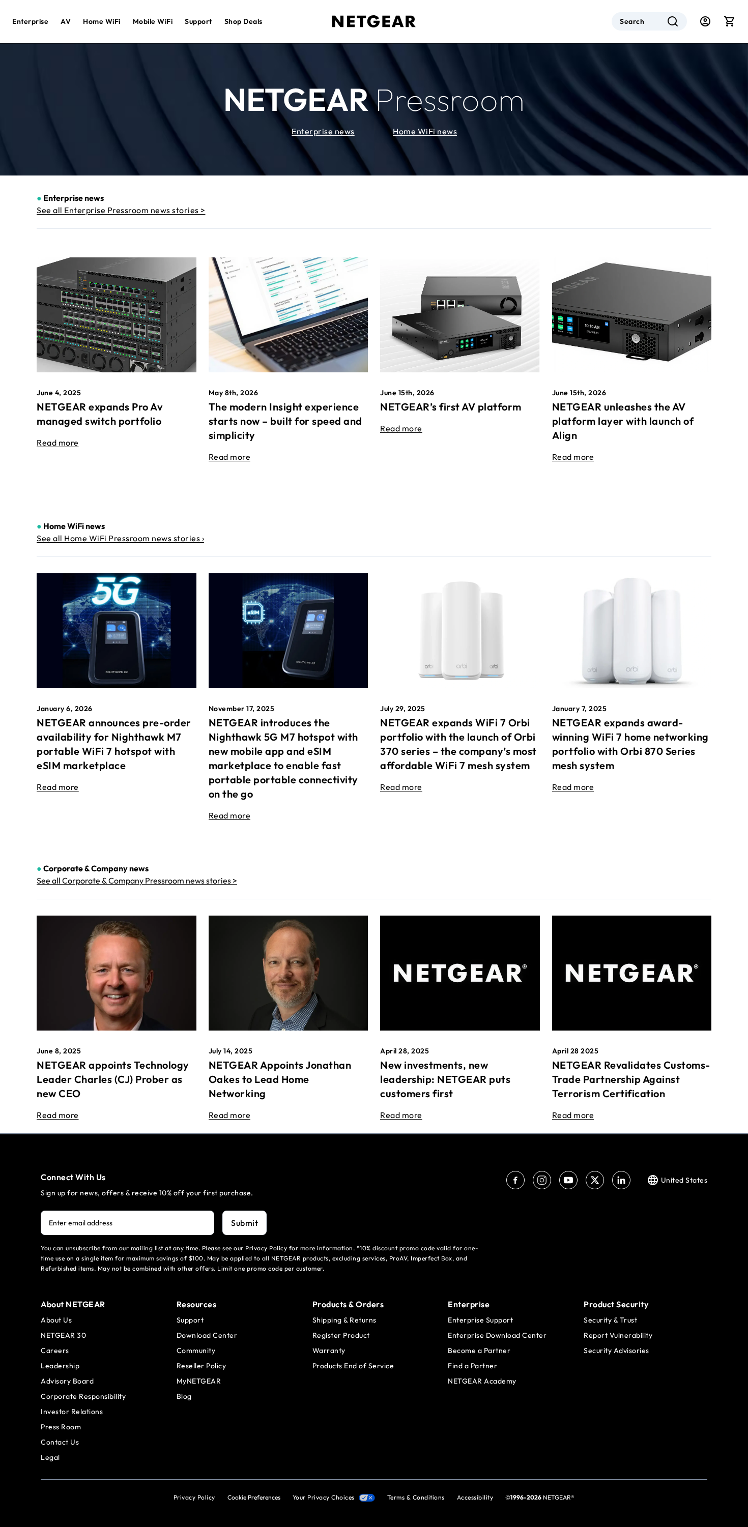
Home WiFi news (425, 131)
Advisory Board (67, 1381)
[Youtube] (568, 1180)
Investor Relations (72, 1411)
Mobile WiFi (153, 21)
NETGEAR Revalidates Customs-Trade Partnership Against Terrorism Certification (631, 1079)
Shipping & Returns (344, 1320)
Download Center (207, 1335)
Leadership (60, 1365)
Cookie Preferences (253, 1497)
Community (196, 1350)
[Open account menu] (705, 21)
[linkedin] (621, 1180)
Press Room (61, 1426)
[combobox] (649, 21)
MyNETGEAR (199, 1381)
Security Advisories (616, 1350)
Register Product (341, 1335)
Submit (244, 1223)
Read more (58, 442)
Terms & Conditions (416, 1497)
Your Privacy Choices (324, 1497)
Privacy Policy (194, 1497)
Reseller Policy (201, 1365)
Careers (55, 1350)
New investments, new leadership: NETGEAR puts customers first (445, 1079)
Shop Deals (243, 21)
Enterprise (30, 21)
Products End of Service (353, 1365)
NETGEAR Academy (482, 1381)
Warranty (329, 1350)
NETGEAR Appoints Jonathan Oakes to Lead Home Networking (280, 1079)
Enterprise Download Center (497, 1335)
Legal (50, 1457)
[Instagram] (542, 1180)
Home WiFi (102, 21)
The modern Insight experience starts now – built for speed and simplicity (285, 421)
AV (66, 21)
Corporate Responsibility (83, 1396)
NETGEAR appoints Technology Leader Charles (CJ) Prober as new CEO (113, 1079)
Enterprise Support (480, 1320)
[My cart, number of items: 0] (730, 21)
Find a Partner (472, 1365)
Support (198, 21)
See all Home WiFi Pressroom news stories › (120, 538)
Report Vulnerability (618, 1335)
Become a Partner (479, 1350)
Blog (184, 1396)
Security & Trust (610, 1320)
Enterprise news (323, 131)
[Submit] (673, 21)
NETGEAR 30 (63, 1335)
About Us (56, 1320)
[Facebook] (515, 1180)
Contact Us (60, 1442)
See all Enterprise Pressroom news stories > (121, 210)
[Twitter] (595, 1180)
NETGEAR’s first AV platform (451, 406)
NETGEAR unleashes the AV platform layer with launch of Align (623, 421)
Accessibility (475, 1497)
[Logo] (374, 21)
